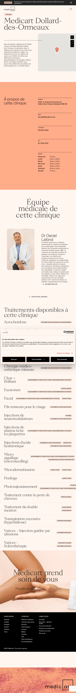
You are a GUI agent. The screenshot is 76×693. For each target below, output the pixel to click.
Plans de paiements (27, 639)
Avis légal (41, 619)
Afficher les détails (63, 353)
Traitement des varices (27, 622)
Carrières (24, 634)
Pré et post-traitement (45, 626)
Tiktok (5, 632)
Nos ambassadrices (26, 641)
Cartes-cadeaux (25, 627)
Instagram (7, 624)
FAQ (22, 636)
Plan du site (42, 633)
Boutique (24, 624)
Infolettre (6, 629)
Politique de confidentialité (46, 628)
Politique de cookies (44, 631)
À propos (24, 629)
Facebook (6, 619)
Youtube (6, 627)
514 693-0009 (43, 130)
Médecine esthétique (27, 619)
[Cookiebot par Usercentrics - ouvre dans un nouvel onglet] (65, 332)
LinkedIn (6, 622)
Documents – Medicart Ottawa (45, 622)
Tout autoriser (62, 359)
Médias (23, 632)
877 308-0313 (43, 143)
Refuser (14, 359)
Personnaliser (37, 359)
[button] (57, 50)
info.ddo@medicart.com (46, 117)
